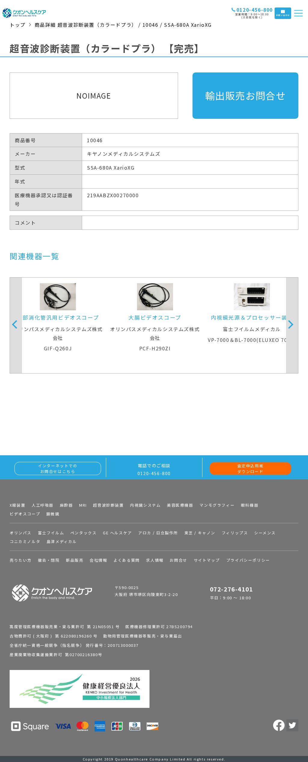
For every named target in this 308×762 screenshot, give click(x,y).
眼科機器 (249, 505)
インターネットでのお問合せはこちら (57, 468)
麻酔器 (66, 505)
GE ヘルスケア (117, 533)
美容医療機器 (180, 505)
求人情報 (154, 560)
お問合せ (178, 560)
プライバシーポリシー (248, 560)
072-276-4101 (231, 589)
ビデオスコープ (25, 514)
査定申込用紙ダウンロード (250, 468)
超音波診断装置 (108, 505)
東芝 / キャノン (199, 533)
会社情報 (98, 560)
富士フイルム (51, 533)
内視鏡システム (145, 505)
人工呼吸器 (43, 505)
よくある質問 (126, 560)
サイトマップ (207, 560)
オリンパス (21, 533)
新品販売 (74, 560)
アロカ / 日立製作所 (158, 533)
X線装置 (17, 505)
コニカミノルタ (25, 541)
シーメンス (265, 533)
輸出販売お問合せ (245, 95)
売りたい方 (21, 560)
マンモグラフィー (217, 505)
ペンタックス (83, 533)
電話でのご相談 (154, 469)
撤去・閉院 (49, 560)
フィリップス (235, 533)
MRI (83, 505)
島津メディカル (62, 541)
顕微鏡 (53, 514)
